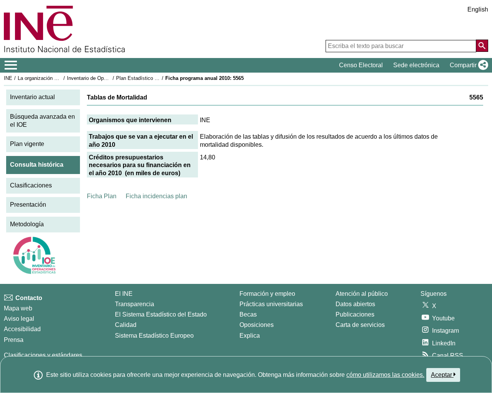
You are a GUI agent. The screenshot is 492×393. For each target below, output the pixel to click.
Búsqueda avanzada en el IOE (42, 120)
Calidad (125, 325)
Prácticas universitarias (271, 304)
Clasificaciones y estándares (43, 355)
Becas (248, 314)
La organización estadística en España (61, 78)
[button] (467, 65)
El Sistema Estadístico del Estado (161, 314)
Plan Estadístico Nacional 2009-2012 (157, 78)
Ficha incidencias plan (156, 196)
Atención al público (362, 293)
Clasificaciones (31, 185)
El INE (124, 293)
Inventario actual (32, 97)
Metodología (27, 224)
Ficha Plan (101, 196)
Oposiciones (256, 325)
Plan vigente (27, 144)
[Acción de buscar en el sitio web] (482, 46)
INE (8, 78)
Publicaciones (355, 314)
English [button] (477, 9)
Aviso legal (19, 318)
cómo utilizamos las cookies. (385, 374)
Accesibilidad (22, 329)
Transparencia (134, 304)
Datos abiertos (355, 304)
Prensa (13, 340)
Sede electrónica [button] (416, 65)
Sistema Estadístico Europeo (154, 335)
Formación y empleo (267, 293)
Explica (249, 335)
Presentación (28, 204)
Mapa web (18, 308)
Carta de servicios (360, 325)
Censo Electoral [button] (361, 65)
